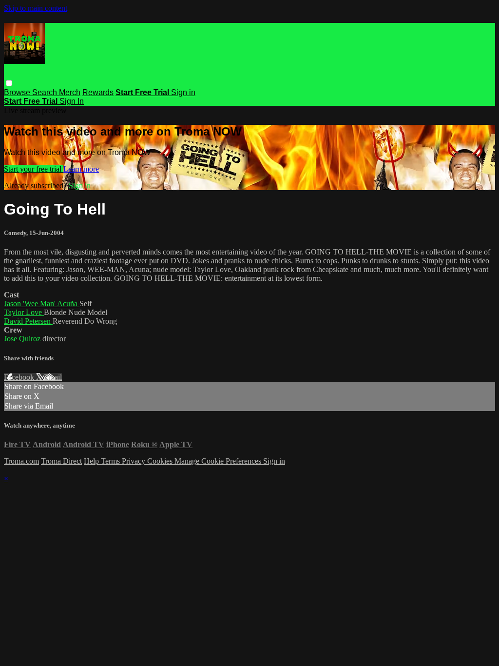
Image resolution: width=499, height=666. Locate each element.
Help (92, 461)
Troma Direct (61, 461)
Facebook (20, 377)
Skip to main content (35, 8)
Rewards (98, 92)
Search (45, 92)
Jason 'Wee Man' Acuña (41, 303)
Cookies (160, 461)
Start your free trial (33, 169)
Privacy (134, 461)
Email (53, 377)
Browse (18, 92)
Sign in (183, 92)
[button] (9, 83)
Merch (69, 92)
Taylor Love (24, 312)
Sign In (71, 101)
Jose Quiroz (23, 338)
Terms (111, 461)
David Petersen (28, 321)
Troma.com (21, 461)
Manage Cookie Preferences (218, 461)
